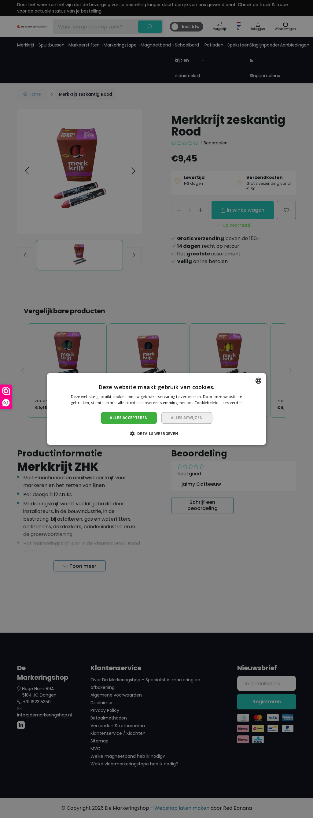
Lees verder (231, 403)
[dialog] (156, 409)
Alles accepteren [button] (129, 417)
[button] (156, 433)
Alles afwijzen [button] (187, 417)
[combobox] (258, 380)
